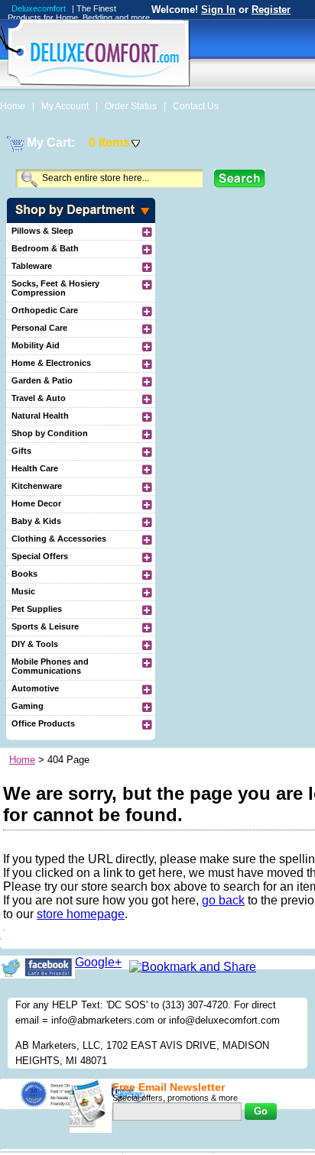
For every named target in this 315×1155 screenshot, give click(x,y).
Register (271, 9)
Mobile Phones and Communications (50, 666)
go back (223, 900)
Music (23, 591)
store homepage (81, 913)
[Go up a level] (146, 231)
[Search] (239, 178)
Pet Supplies (36, 608)
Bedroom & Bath (45, 248)
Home (14, 106)
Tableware (31, 265)
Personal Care (39, 327)
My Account (66, 106)
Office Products (43, 723)
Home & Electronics (51, 362)
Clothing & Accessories (58, 538)
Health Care (34, 468)
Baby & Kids (36, 521)
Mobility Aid (35, 345)
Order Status (132, 106)
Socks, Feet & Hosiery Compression (55, 288)
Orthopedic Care (44, 310)
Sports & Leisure (45, 626)
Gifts (21, 450)
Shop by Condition (49, 433)
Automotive (35, 688)
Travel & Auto (38, 398)
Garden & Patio (42, 380)
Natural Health (40, 415)
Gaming (27, 705)
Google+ (98, 962)
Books (24, 573)
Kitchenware (36, 485)
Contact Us (196, 106)
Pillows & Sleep (42, 230)
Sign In (218, 9)
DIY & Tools (34, 644)
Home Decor (36, 503)
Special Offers (39, 556)
